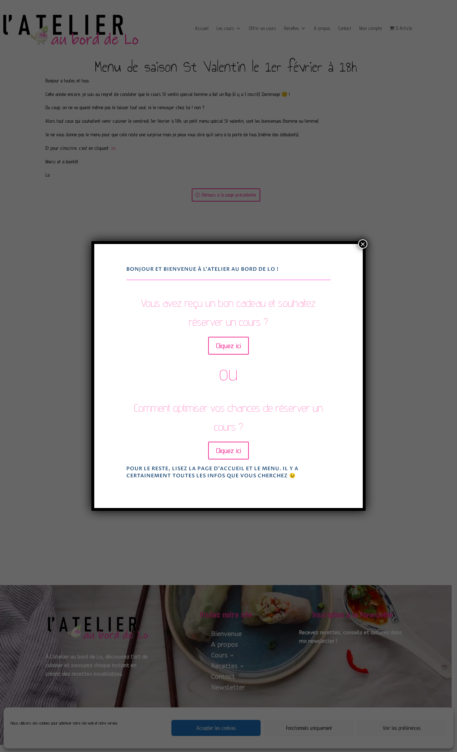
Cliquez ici (228, 345)
